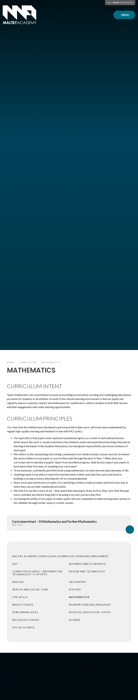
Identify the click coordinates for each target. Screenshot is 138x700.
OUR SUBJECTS (51, 362)
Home (11, 362)
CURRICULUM (27, 362)
